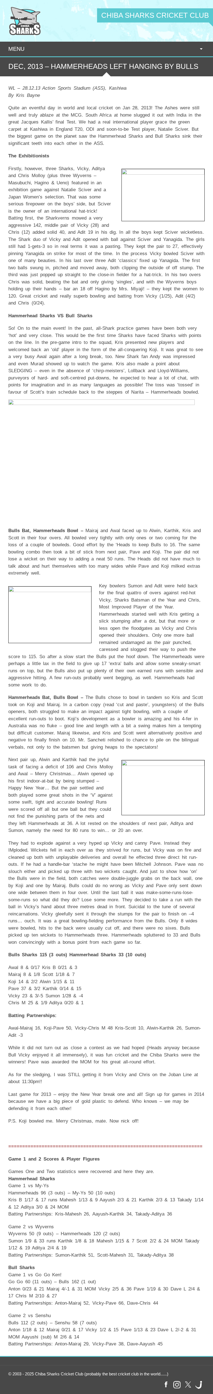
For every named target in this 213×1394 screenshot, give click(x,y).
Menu (16, 49)
